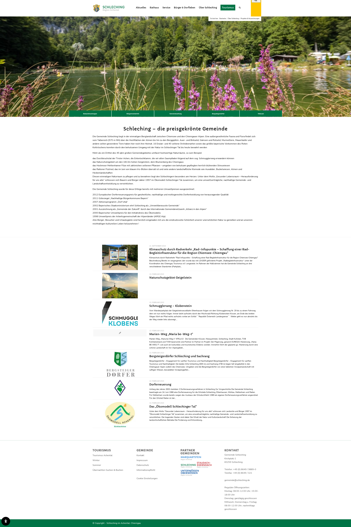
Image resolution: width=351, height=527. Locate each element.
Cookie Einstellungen (147, 478)
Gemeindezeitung (175, 114)
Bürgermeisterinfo (133, 114)
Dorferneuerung (160, 384)
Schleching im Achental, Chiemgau (124, 523)
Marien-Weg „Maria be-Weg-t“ (171, 334)
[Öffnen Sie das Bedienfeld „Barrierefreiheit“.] (5, 521)
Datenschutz (143, 465)
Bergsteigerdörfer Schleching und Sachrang (179, 356)
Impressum (142, 460)
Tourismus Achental (102, 455)
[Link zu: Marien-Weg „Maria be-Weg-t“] (120, 332)
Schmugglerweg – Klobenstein (170, 306)
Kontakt (140, 455)
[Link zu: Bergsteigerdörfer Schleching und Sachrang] (120, 364)
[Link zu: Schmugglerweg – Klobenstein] (120, 314)
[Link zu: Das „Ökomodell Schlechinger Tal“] (120, 414)
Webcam (261, 114)
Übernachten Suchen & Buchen (108, 470)
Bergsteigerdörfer (218, 114)
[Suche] (239, 7)
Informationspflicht (146, 470)
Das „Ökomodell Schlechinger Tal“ (173, 406)
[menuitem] (141, 7)
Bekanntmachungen (90, 114)
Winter (96, 460)
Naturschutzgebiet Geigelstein (170, 277)
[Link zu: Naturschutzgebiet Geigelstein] (120, 285)
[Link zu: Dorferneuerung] (120, 388)
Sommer (97, 465)
